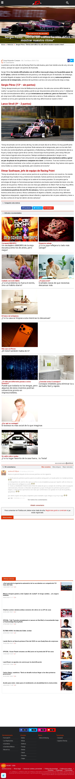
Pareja (23, 746)
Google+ (49, 208)
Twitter (38, 208)
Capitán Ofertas (62, 741)
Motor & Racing (44, 738)
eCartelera (6, 744)
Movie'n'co (6, 749)
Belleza (23, 744)
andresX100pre (13, 471)
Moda (23, 741)
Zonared (60, 738)
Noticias (10, 44)
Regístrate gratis (52, 510)
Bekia (23, 738)
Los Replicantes (8, 741)
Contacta (50, 770)
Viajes (23, 758)
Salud (23, 752)
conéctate (63, 510)
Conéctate (16, 498)
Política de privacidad (51, 768)
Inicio (3, 44)
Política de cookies (66, 768)
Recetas (23, 755)
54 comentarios (8, 62)
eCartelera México (9, 746)
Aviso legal (17, 768)
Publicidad (59, 770)
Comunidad (68, 770)
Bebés (23, 749)
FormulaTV (6, 738)
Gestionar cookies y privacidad (32, 768)
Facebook (27, 208)
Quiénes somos (6, 768)
